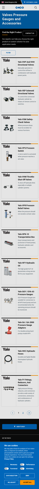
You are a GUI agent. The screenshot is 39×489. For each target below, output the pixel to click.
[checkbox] (6, 464)
